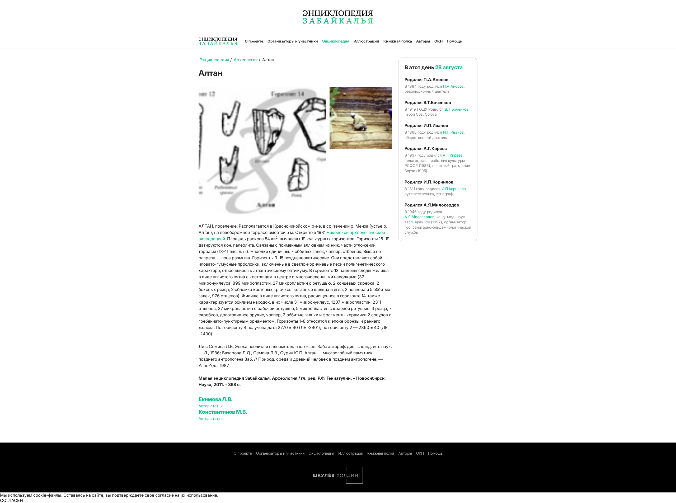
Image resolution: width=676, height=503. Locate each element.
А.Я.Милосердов (419, 216)
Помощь (454, 41)
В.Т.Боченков (456, 109)
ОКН (438, 41)
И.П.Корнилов (454, 188)
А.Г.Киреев (453, 155)
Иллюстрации (366, 41)
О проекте (254, 41)
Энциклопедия (335, 41)
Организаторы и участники (292, 41)
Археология (246, 59)
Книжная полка (397, 41)
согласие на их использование (186, 495)
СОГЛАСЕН (11, 500)
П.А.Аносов (453, 86)
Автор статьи (211, 405)
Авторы (423, 41)
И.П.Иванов (453, 132)
